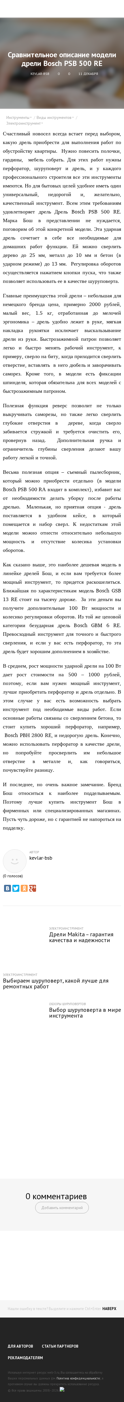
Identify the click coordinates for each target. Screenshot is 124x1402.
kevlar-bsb (40, 858)
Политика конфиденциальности (78, 1378)
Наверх (109, 1308)
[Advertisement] (62, 1103)
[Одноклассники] (24, 888)
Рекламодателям (25, 1357)
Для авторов (20, 1346)
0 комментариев (56, 1196)
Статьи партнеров (60, 1346)
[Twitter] (15, 888)
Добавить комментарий (62, 1207)
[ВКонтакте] (7, 888)
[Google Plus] (32, 888)
